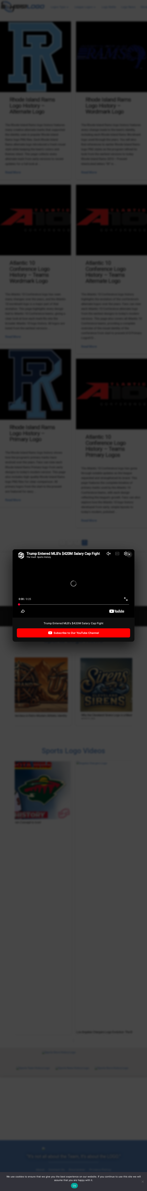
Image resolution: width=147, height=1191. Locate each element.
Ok (74, 1185)
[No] (142, 1181)
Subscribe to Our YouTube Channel (76, 633)
